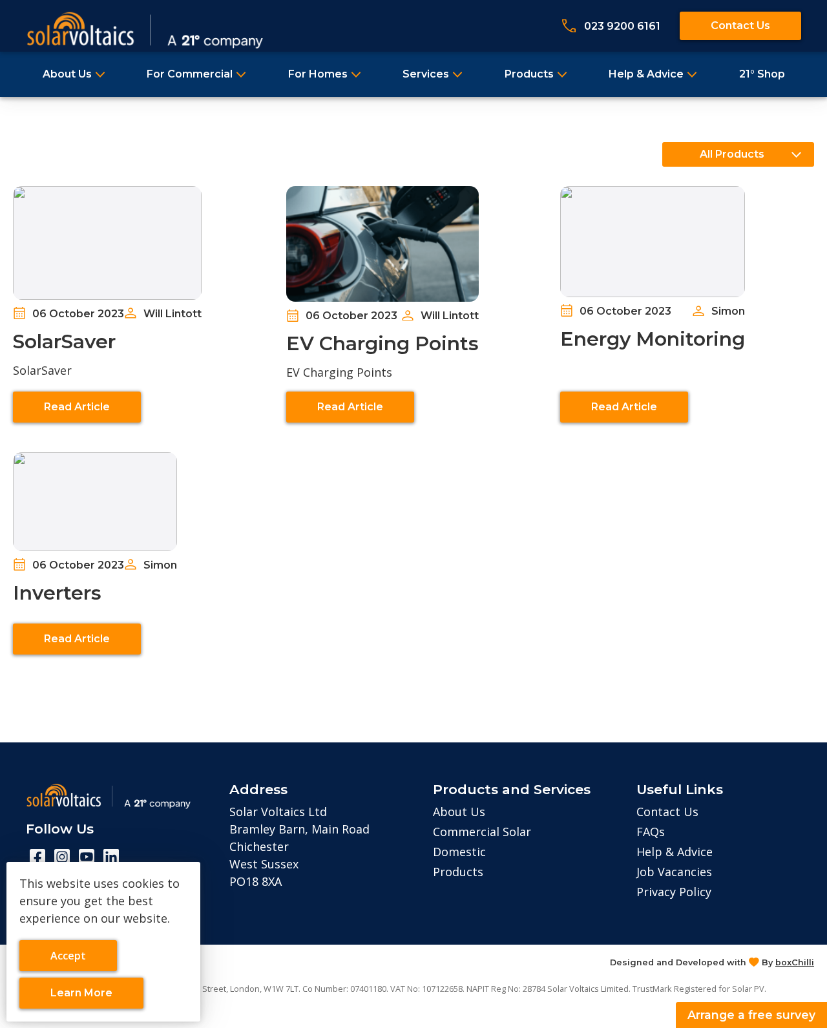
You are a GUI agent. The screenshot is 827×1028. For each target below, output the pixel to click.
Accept (78, 960)
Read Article (77, 407)
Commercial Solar (482, 831)
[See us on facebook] (37, 856)
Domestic (459, 851)
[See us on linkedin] (111, 856)
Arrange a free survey (751, 1015)
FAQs (650, 831)
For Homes (318, 74)
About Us (67, 74)
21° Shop (762, 74)
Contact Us (740, 25)
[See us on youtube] (86, 856)
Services (426, 74)
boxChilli (794, 962)
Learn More (87, 998)
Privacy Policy (673, 891)
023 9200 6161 (622, 26)
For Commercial (190, 74)
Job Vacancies (674, 871)
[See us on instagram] (62, 856)
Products (529, 74)
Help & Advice (646, 74)
